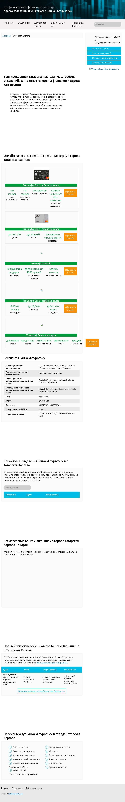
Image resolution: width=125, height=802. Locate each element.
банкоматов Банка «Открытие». (52, 662)
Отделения (23, 22)
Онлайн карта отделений (105, 57)
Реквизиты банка (100, 48)
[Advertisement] (41, 55)
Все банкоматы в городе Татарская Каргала (39, 691)
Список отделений (101, 53)
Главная (8, 22)
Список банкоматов (102, 62)
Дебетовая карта (40, 24)
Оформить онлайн (70, 193)
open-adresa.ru (15, 793)
